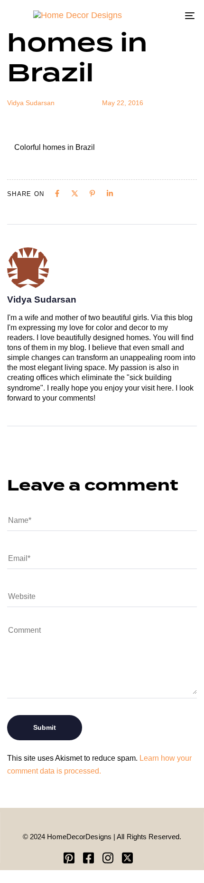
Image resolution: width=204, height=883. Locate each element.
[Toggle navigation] (164, 15)
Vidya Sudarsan (31, 103)
